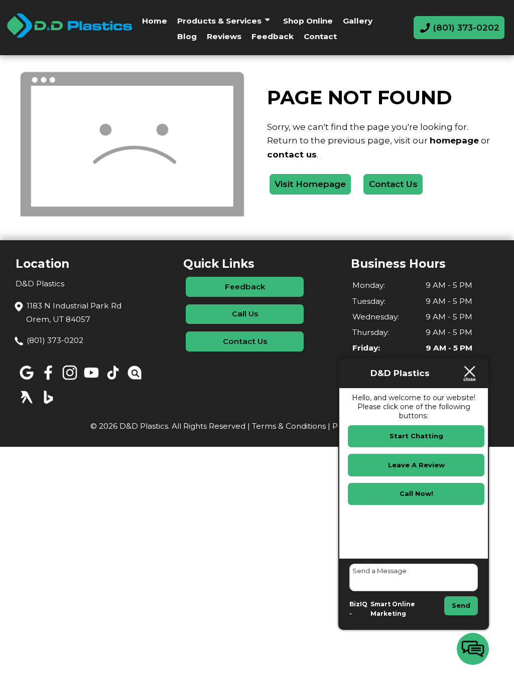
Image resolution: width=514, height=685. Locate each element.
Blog (187, 36)
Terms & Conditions (289, 426)
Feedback (272, 36)
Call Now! (416, 493)
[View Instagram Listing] (69, 380)
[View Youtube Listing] (91, 380)
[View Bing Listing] (48, 404)
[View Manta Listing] (134, 380)
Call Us (245, 313)
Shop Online (308, 21)
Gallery (357, 21)
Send (461, 605)
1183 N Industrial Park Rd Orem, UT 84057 (73, 312)
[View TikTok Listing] (112, 380)
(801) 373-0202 (55, 340)
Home (154, 21)
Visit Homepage (310, 184)
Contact (320, 36)
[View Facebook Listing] (48, 380)
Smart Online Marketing (392, 609)
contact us (292, 154)
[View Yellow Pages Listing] (26, 404)
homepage (454, 140)
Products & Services (219, 21)
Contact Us (393, 184)
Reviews (224, 36)
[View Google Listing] (26, 380)
